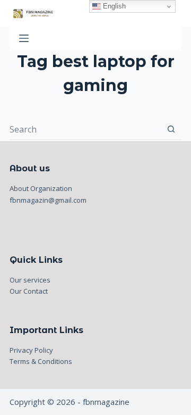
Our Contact (29, 291)
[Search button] (171, 129)
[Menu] (24, 38)
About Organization (41, 188)
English (113, 6)
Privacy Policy (31, 350)
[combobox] (85, 129)
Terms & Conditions (41, 361)
